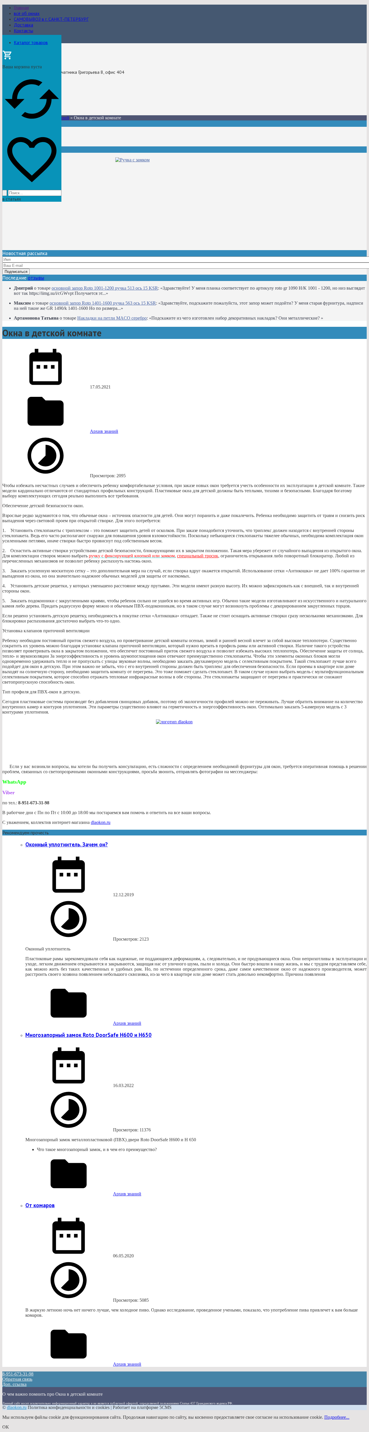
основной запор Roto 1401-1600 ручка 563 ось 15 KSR (103, 303)
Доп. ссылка (14, 1384)
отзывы (36, 278)
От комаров (40, 1205)
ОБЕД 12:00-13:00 (21, 98)
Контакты (23, 30)
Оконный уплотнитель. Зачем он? (66, 844)
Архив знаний (104, 431)
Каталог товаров (31, 42)
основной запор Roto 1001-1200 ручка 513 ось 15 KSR (105, 288)
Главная (21, 7)
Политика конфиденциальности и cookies (69, 1407)
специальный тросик (197, 555)
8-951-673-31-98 (20, 93)
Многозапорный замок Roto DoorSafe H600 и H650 (88, 1034)
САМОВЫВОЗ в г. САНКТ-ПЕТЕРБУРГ (51, 19)
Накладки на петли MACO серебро (112, 318)
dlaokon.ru (100, 822)
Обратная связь (17, 1379)
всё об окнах (26, 13)
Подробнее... (336, 1417)
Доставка (23, 25)
